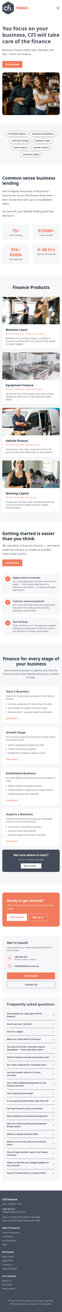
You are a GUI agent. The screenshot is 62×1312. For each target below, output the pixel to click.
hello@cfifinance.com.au (14, 1212)
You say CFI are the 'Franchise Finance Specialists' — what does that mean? (26, 1048)
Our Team (7, 1284)
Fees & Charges (9, 1268)
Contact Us (31, 984)
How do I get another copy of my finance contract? (27, 1153)
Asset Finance (20, 147)
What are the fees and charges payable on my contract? (28, 1164)
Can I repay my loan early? (20, 1093)
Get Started (12, 64)
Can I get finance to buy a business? (25, 1108)
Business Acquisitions (43, 133)
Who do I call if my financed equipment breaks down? (26, 1125)
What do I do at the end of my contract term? (26, 1143)
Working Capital (31, 154)
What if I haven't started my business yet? (28, 1057)
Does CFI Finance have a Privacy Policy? (26, 1173)
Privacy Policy (8, 1288)
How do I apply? (15, 1031)
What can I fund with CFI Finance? (24, 1039)
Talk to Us (38, 917)
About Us (6, 1280)
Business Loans (42, 140)
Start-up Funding (20, 140)
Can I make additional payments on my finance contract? (26, 1084)
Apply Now (7, 1260)
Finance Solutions (10, 1232)
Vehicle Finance (41, 147)
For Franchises (9, 1240)
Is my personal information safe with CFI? (28, 1100)
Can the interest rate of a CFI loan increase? (24, 1074)
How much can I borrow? (19, 1024)
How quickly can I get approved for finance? (24, 1015)
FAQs (4, 1244)
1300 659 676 (8, 1209)
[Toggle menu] (58, 8)
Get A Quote (8, 1256)
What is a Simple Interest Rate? (22, 1134)
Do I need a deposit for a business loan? (27, 1064)
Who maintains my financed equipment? (27, 1116)
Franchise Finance (17, 133)
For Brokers (7, 1236)
